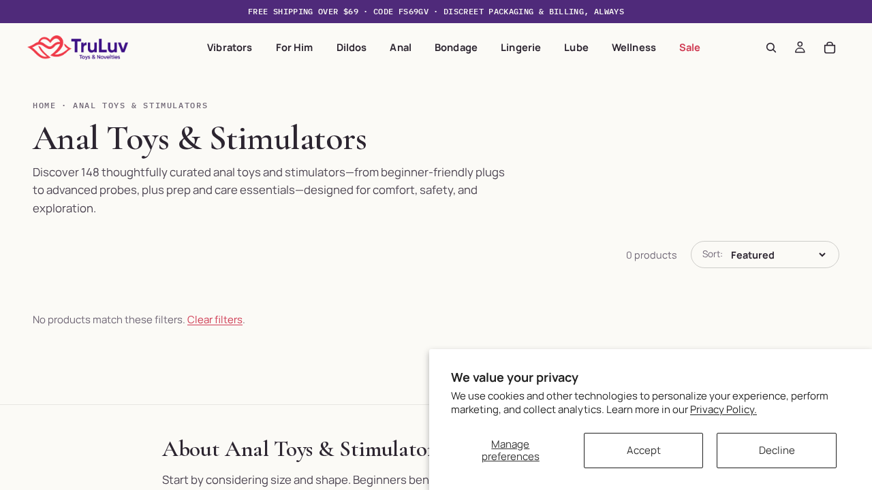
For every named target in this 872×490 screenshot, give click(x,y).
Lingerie (521, 47)
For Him (294, 47)
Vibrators (229, 47)
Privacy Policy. (723, 409)
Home (44, 105)
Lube (576, 47)
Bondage (456, 47)
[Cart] (830, 48)
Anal (400, 47)
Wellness (634, 47)
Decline (777, 450)
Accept (644, 450)
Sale (690, 47)
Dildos (352, 47)
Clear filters (215, 319)
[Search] (771, 48)
